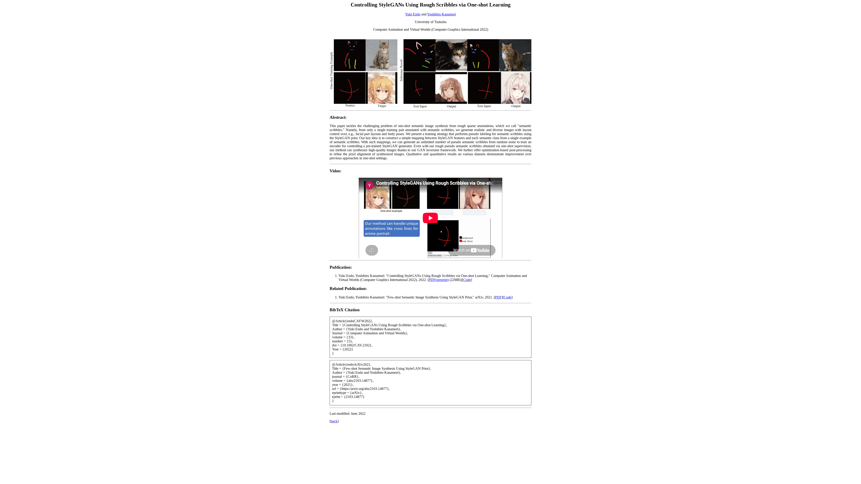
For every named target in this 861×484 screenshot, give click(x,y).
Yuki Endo (412, 14)
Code (467, 280)
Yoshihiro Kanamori (441, 14)
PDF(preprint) (439, 280)
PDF (498, 297)
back (334, 421)
